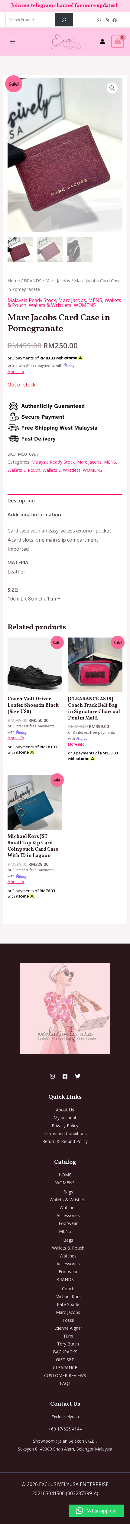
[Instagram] (107, 20)
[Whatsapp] (99, 20)
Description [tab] (21, 500)
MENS (95, 300)
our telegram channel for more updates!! (70, 5)
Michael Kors (68, 1296)
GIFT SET (65, 1359)
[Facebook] (114, 20)
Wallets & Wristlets (50, 305)
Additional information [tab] (34, 514)
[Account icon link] (102, 41)
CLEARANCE (65, 1367)
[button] (112, 88)
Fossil (68, 1320)
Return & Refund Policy (65, 1141)
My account (65, 1118)
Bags (68, 1192)
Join (16, 5)
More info (16, 371)
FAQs (65, 1383)
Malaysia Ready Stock (32, 300)
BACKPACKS (65, 1352)
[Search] (64, 19)
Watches (68, 1207)
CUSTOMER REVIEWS (65, 1375)
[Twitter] (77, 1076)
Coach (68, 1288)
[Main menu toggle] (12, 41)
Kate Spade (68, 1304)
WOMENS (85, 305)
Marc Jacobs (57, 280)
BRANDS (32, 280)
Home (14, 280)
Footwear (68, 1223)
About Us (65, 1110)
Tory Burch (68, 1344)
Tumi (68, 1336)
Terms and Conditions (65, 1133)
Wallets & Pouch (24, 470)
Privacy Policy (65, 1125)
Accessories (68, 1215)
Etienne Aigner (68, 1328)
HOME (65, 1175)
